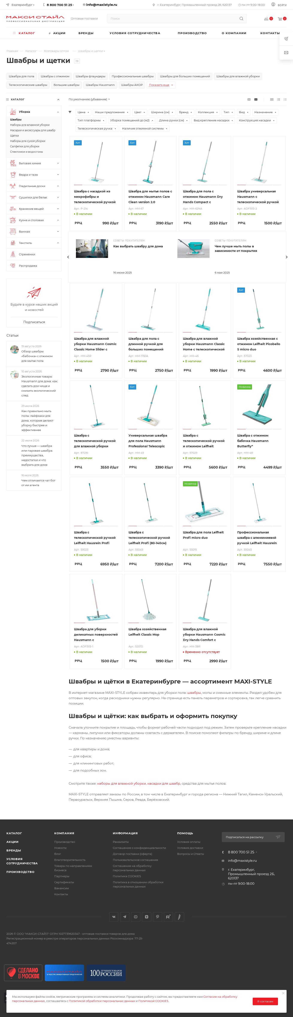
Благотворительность (69, 860)
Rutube (168, 916)
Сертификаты (64, 882)
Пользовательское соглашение (135, 860)
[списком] (278, 99)
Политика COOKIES (127, 876)
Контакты (61, 894)
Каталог (14, 833)
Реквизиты (121, 841)
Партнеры (61, 876)
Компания (64, 833)
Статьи (12, 335)
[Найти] (241, 18)
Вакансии (61, 888)
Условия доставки (190, 848)
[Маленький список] (249, 99)
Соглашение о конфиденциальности (139, 848)
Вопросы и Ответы (190, 854)
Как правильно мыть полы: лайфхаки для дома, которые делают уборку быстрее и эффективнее (37, 421)
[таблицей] (285, 99)
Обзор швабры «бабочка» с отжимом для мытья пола (37, 356)
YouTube (135, 916)
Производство (20, 872)
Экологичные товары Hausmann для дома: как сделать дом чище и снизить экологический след (39, 386)
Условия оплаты (188, 841)
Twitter (179, 916)
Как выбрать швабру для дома (138, 246)
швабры (194, 693)
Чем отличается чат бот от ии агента (38, 483)
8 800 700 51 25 (241, 852)
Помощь (185, 833)
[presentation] (68, 257)
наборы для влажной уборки (121, 783)
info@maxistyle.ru (101, 5)
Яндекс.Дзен (146, 916)
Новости (60, 848)
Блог (57, 854)
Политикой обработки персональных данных (102, 1001)
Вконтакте (113, 916)
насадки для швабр (163, 783)
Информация (125, 833)
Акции (12, 841)
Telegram (124, 916)
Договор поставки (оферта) (132, 854)
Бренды (13, 850)
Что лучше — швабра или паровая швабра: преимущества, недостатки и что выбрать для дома (37, 455)
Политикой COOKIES (153, 1001)
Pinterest (157, 916)
